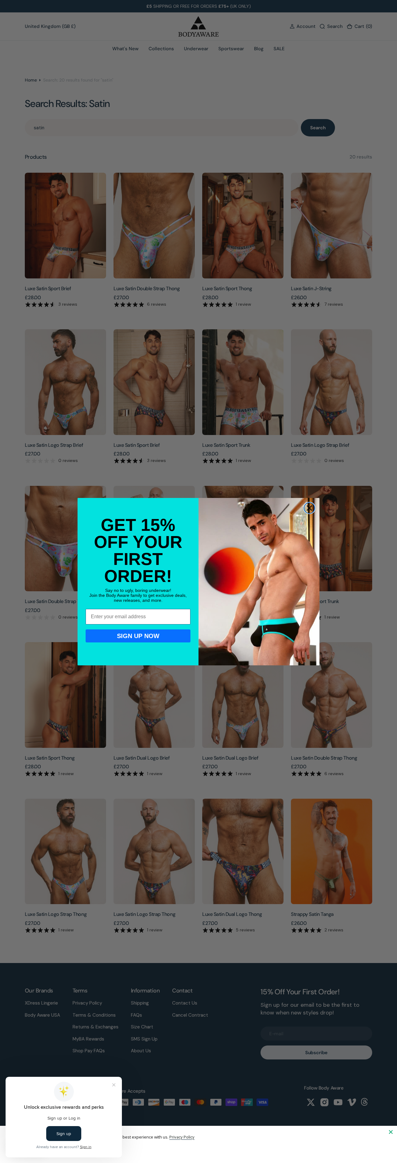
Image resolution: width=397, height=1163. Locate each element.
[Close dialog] (309, 508)
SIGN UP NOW (138, 636)
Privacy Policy (181, 1137)
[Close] (391, 1132)
